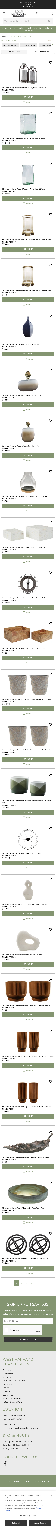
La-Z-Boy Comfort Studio (15, 1381)
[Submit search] (49, 21)
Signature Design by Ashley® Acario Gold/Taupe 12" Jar (22, 395)
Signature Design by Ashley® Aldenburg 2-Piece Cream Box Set (25, 547)
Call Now (28, 4)
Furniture (16, 36)
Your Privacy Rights (28, 1516)
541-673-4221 (16, 1424)
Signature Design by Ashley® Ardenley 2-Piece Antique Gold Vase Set (27, 750)
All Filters (16, 52)
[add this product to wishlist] (50, 62)
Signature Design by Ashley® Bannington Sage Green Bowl (23, 1208)
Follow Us (27, 6)
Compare (29, 102)
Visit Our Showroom (28, 2)
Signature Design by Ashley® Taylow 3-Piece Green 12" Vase (24, 189)
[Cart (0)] (52, 13)
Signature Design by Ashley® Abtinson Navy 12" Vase (21, 345)
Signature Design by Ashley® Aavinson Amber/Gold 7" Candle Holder (26, 240)
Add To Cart (28, 97)
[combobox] (42, 52)
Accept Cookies (40, 1523)
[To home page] (18, 13)
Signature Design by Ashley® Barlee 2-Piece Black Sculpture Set (25, 1259)
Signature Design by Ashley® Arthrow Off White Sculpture (22, 955)
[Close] (52, 1495)
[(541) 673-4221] (44, 13)
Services (6, 1388)
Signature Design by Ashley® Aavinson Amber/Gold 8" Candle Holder (26, 290)
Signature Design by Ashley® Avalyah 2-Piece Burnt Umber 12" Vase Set (28, 1056)
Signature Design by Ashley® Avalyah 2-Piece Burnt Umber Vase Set (26, 1107)
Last (38, 1283)
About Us (7, 1391)
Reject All (16, 1523)
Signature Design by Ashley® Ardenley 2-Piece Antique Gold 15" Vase (27, 699)
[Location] (37, 13)
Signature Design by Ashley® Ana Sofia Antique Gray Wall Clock (25, 598)
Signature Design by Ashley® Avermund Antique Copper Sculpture (25, 1157)
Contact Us (8, 1395)
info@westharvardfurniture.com (24, 1428)
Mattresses (8, 1374)
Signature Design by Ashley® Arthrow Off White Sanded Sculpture (25, 904)
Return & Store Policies (13, 1402)
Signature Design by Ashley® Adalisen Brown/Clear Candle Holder (25, 496)
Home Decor (26, 36)
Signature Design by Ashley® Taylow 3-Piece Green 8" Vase (23, 138)
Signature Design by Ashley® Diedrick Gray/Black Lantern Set (24, 88)
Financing (7, 1384)
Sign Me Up (28, 1339)
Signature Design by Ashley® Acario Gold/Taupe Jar (20, 446)
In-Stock (7, 1377)
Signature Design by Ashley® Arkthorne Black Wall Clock (22, 853)
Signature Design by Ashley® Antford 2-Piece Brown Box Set (23, 648)
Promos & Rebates (12, 1398)
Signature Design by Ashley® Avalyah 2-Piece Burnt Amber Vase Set (26, 1005)
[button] (4, 13)
